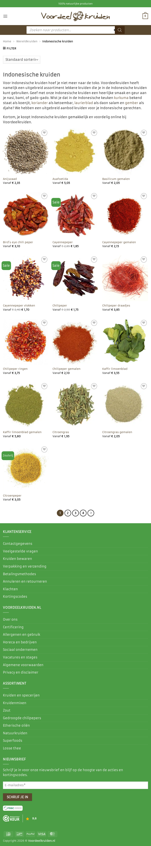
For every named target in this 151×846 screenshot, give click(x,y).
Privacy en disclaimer (20, 672)
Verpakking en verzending (24, 566)
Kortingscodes (15, 596)
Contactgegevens (17, 544)
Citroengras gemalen (117, 432)
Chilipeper (59, 305)
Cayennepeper (62, 242)
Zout (6, 710)
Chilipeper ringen (15, 369)
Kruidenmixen (14, 703)
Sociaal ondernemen (20, 650)
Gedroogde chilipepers (22, 718)
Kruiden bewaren (17, 559)
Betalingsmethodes (19, 574)
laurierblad (83, 103)
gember (131, 103)
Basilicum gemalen (116, 179)
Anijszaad (10, 179)
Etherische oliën (16, 725)
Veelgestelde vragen (20, 551)
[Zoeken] (120, 30)
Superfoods (12, 741)
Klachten (10, 589)
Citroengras (60, 432)
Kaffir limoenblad (114, 369)
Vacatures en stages (20, 657)
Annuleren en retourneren (25, 581)
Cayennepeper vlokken (19, 305)
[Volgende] (90, 513)
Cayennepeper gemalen (119, 242)
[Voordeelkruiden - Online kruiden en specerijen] (75, 16)
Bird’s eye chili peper (18, 242)
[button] (5, 16)
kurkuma (121, 98)
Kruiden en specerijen (21, 695)
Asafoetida (60, 179)
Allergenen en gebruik (21, 635)
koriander (39, 103)
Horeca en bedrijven (20, 642)
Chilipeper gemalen (66, 369)
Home (7, 41)
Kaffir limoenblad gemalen (22, 432)
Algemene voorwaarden (23, 665)
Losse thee (12, 748)
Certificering (13, 627)
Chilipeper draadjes (116, 305)
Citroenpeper (12, 495)
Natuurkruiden (15, 733)
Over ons (10, 619)
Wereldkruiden (26, 41)
